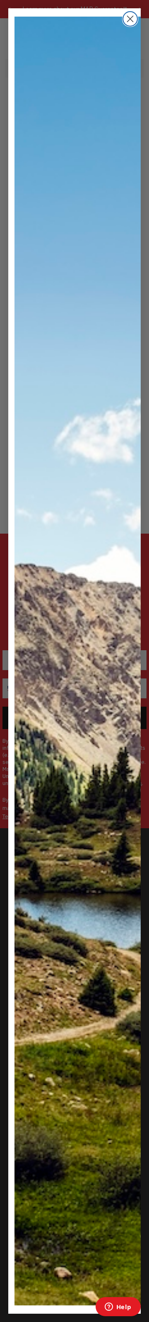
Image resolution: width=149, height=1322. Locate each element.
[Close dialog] (130, 19)
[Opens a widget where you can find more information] (118, 1307)
